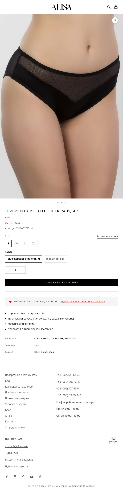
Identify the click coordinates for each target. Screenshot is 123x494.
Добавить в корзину (61, 282)
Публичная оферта (16, 466)
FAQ (7, 381)
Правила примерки (17, 398)
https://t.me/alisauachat (19, 459)
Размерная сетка (107, 236)
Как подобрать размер (19, 386)
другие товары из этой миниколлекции (82, 301)
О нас (8, 415)
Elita (7, 217)
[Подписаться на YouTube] (31, 476)
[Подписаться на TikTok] (40, 476)
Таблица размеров (44, 352)
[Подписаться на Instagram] (15, 476)
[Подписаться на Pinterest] (23, 476)
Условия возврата (16, 404)
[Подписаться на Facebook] (6, 476)
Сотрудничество (15, 427)
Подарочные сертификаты (21, 375)
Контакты (10, 421)
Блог (8, 410)
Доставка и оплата (16, 392)
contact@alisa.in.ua (16, 446)
